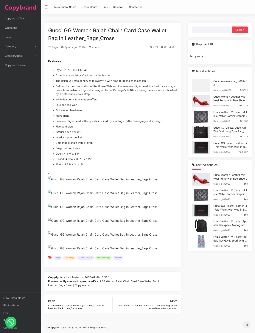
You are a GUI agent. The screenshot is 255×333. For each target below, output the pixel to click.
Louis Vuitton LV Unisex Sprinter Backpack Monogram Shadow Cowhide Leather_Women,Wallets (230, 223)
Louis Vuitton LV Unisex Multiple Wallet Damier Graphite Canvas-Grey (230, 114)
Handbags (69, 257)
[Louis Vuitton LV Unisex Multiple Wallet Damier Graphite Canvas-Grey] (201, 116)
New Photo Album (14, 297)
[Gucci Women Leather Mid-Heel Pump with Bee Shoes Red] (201, 101)
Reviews (8, 320)
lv (101, 80)
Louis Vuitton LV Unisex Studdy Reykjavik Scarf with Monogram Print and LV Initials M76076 (230, 238)
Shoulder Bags (103, 257)
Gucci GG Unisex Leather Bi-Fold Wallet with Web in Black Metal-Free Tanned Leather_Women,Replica (230, 145)
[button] (10, 322)
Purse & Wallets (85, 257)
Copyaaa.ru (55, 327)
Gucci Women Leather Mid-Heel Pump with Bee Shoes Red (229, 98)
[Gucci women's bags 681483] (201, 85)
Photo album (11, 305)
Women (118, 257)
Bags (54, 47)
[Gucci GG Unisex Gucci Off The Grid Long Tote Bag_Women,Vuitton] (201, 132)
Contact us (10, 327)
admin (95, 47)
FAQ (5, 312)
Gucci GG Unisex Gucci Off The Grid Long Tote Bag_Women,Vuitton (230, 129)
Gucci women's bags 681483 (230, 83)
